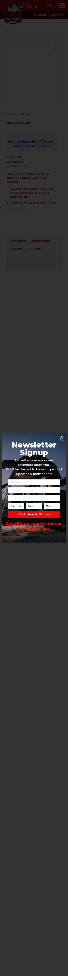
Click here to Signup (34, 514)
